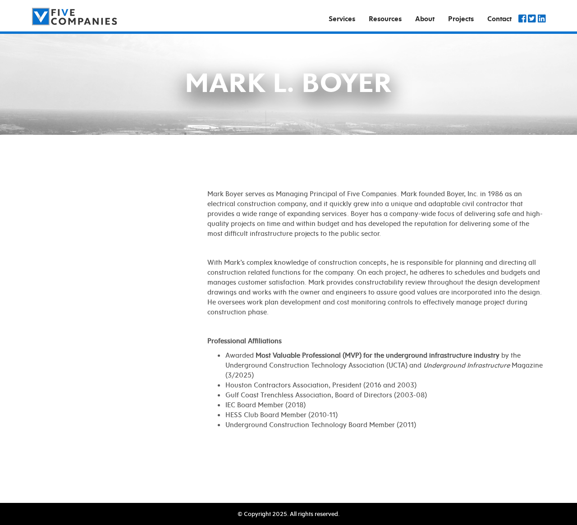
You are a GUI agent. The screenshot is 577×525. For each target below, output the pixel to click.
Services (342, 18)
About (425, 18)
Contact (499, 18)
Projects (461, 18)
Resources (385, 18)
